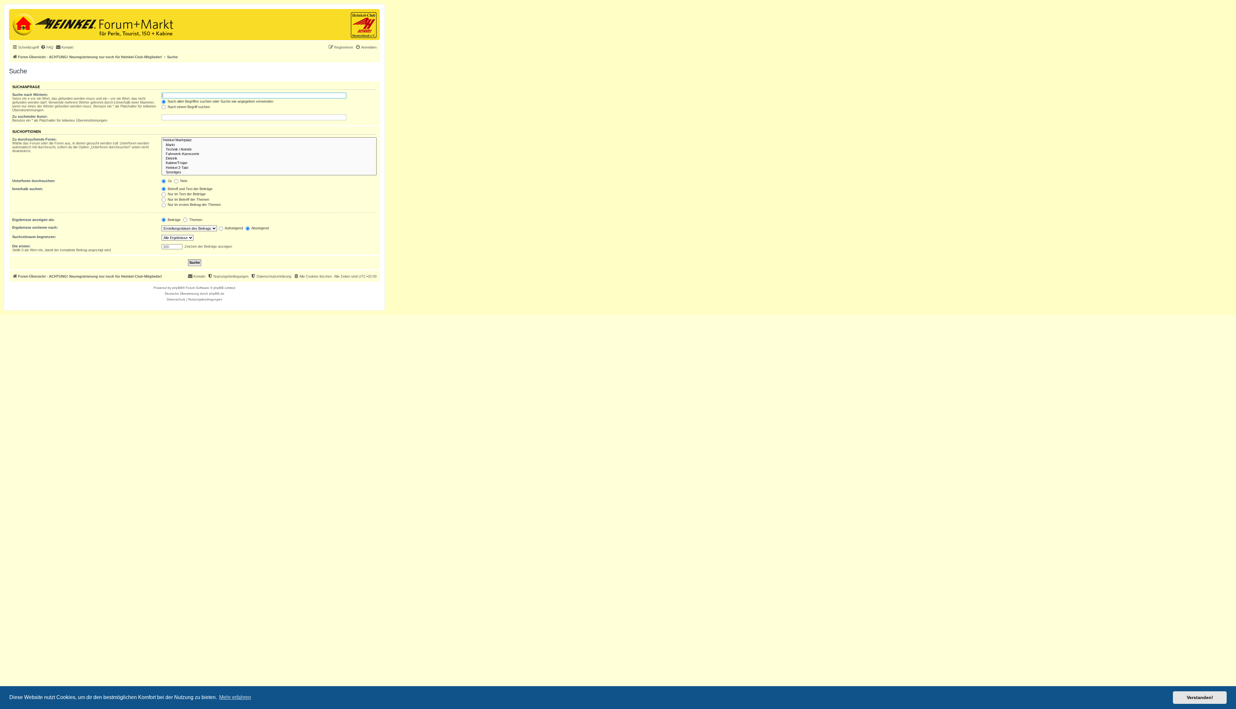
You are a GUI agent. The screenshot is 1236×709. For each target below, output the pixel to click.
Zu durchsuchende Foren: (34, 139)
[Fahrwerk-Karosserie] (269, 154)
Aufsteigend (233, 228)
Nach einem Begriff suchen (188, 107)
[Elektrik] (269, 158)
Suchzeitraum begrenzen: (34, 237)
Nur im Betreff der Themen (188, 199)
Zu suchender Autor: (30, 116)
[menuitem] (47, 47)
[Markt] (269, 145)
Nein (183, 181)
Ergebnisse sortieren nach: (35, 227)
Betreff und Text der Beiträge (189, 189)
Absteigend (260, 228)
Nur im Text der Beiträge (186, 194)
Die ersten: (21, 246)
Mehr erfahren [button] (235, 697)
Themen (195, 220)
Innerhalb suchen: (27, 189)
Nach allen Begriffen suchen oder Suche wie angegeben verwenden (220, 101)
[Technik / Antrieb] (269, 149)
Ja (169, 181)
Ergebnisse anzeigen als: (33, 220)
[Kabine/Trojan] (269, 163)
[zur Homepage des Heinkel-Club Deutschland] (23, 24)
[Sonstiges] (269, 172)
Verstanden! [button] (1200, 697)
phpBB (177, 288)
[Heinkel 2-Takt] (269, 168)
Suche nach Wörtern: (30, 95)
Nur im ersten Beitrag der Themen (194, 205)
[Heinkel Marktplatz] (269, 140)
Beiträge (174, 220)
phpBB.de (216, 293)
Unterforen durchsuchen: (33, 181)
